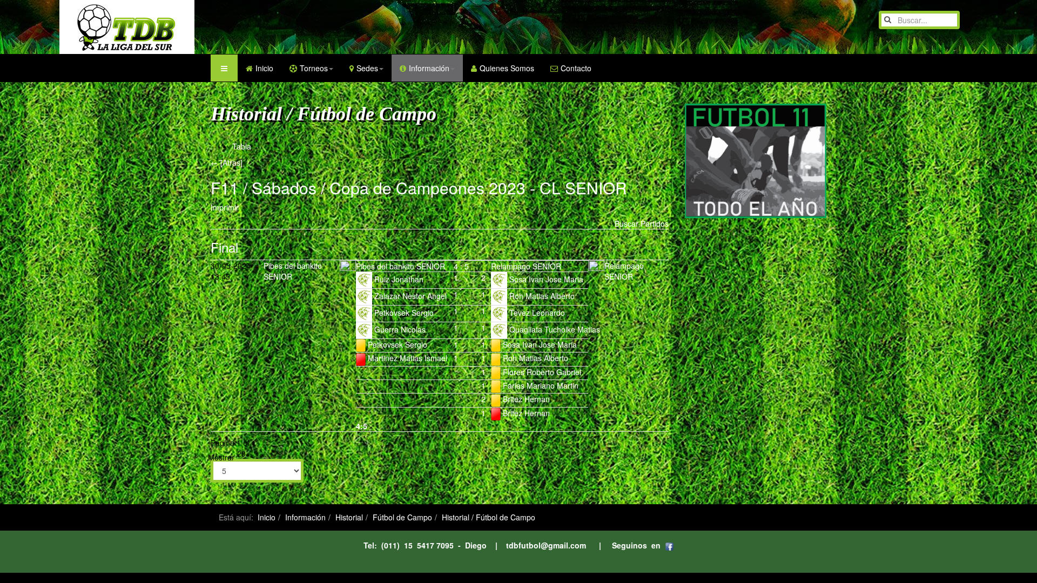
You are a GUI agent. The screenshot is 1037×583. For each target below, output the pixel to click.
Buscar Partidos (642, 223)
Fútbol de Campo (402, 517)
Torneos (314, 68)
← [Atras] (227, 162)
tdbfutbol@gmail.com (546, 545)
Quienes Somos (507, 68)
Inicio (264, 68)
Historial (349, 517)
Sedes (367, 68)
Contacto (576, 68)
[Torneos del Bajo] (105, 27)
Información (429, 68)
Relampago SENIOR (624, 271)
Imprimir (225, 207)
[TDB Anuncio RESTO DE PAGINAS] (755, 159)
